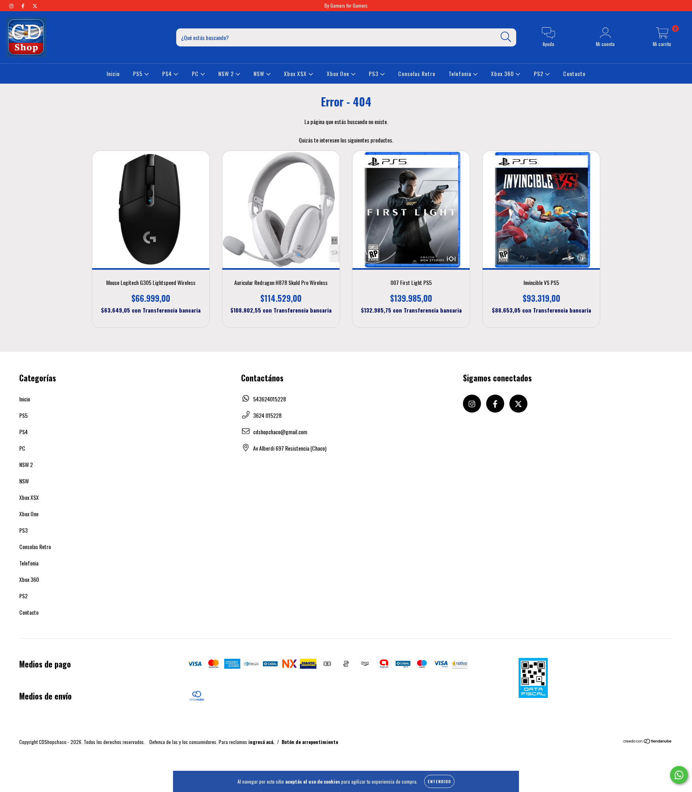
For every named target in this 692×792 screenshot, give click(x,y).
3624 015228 (267, 415)
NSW (259, 73)
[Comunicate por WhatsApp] (679, 775)
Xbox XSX (296, 73)
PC (196, 73)
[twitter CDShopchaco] (35, 5)
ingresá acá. (261, 741)
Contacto (574, 73)
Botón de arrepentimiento (310, 741)
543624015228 (269, 399)
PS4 (167, 73)
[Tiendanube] (648, 741)
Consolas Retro (416, 73)
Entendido (439, 781)
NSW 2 (226, 73)
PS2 (539, 73)
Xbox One (339, 73)
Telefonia (461, 73)
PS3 (374, 73)
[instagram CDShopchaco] (12, 5)
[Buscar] (506, 37)
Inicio (113, 73)
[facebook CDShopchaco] (23, 5)
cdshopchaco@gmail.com (280, 431)
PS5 (138, 73)
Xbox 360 (503, 73)
